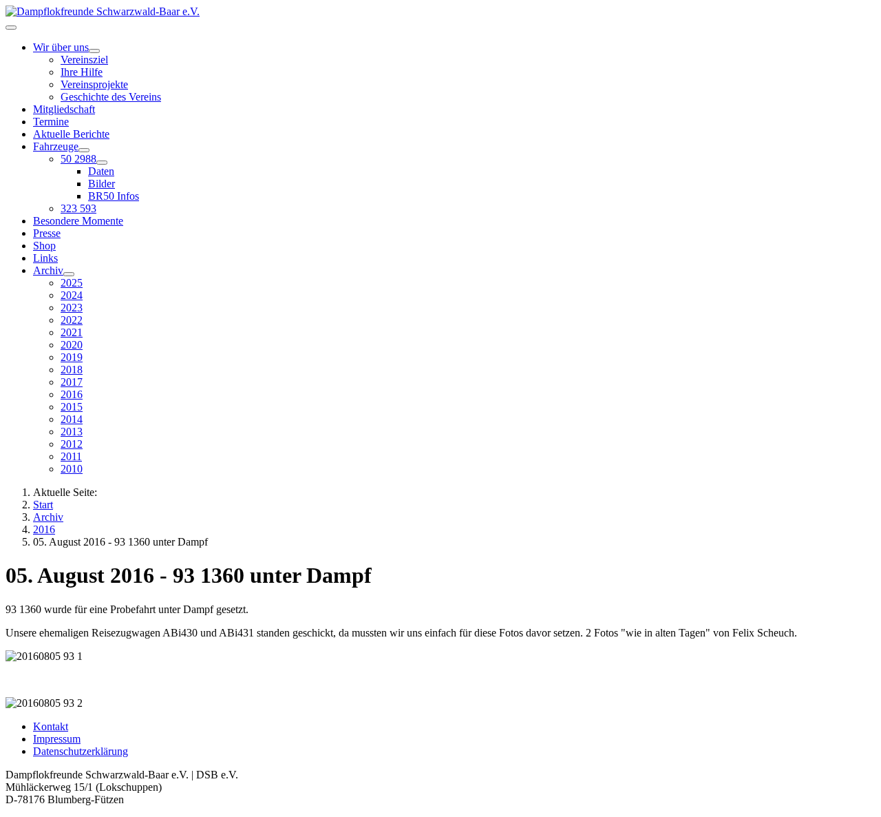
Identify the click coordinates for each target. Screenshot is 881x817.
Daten (101, 171)
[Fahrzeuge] (83, 150)
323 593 (78, 208)
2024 (72, 295)
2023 (72, 307)
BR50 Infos (113, 196)
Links (45, 258)
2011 (71, 456)
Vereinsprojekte (94, 84)
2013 (72, 431)
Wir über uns (61, 47)
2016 (72, 394)
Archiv (48, 270)
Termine (51, 121)
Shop (44, 245)
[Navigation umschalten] (11, 27)
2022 (72, 320)
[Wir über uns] (94, 51)
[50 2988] (101, 163)
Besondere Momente (78, 221)
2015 (72, 407)
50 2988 (78, 159)
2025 (72, 283)
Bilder (101, 183)
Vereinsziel (84, 59)
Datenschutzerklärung (80, 751)
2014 (72, 419)
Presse (47, 233)
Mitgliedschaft (64, 109)
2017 (72, 382)
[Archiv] (68, 274)
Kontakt (50, 726)
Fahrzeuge (55, 146)
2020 (72, 345)
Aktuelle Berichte (71, 134)
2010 (72, 469)
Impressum (57, 739)
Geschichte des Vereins (111, 97)
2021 (72, 332)
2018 (72, 369)
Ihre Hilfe (82, 72)
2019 (72, 357)
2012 (72, 444)
